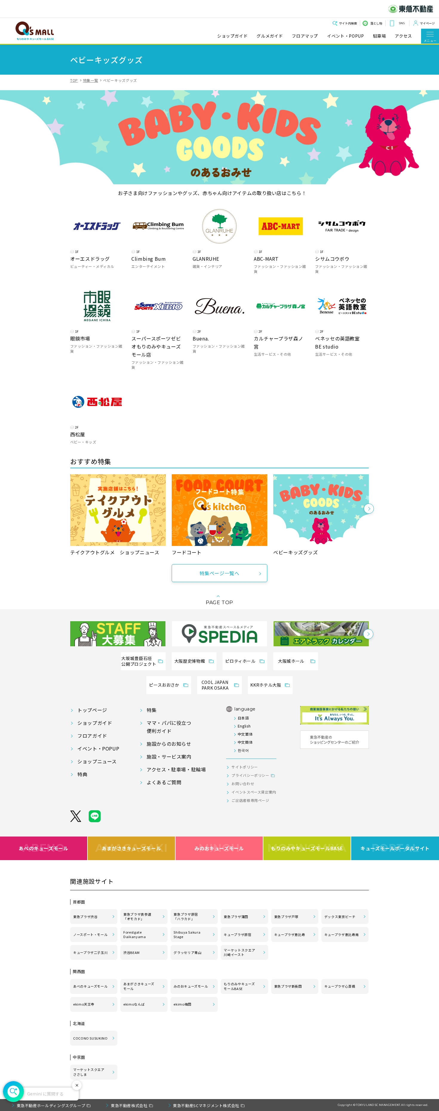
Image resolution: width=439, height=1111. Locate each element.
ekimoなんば (134, 1004)
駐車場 (379, 36)
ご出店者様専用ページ (250, 800)
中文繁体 (245, 733)
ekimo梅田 (182, 1004)
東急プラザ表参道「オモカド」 (137, 916)
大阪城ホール (291, 661)
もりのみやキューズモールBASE (306, 848)
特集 (151, 709)
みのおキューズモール (219, 848)
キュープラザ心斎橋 (339, 986)
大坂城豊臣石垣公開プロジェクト (138, 661)
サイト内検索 (348, 23)
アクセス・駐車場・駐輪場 (176, 769)
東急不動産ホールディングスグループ (51, 1105)
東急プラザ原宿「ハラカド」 (186, 916)
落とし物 (376, 23)
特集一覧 (90, 80)
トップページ (92, 709)
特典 (82, 774)
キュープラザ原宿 (237, 934)
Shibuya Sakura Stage (187, 934)
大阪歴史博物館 (189, 661)
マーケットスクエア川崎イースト (239, 952)
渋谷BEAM (131, 952)
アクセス (403, 36)
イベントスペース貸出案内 (253, 791)
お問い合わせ (242, 783)
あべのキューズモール (43, 848)
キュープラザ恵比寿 (289, 934)
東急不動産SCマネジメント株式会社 (206, 1105)
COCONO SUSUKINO (90, 1038)
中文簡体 (245, 742)
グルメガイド (270, 36)
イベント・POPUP (345, 36)
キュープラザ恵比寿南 (341, 934)
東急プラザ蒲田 (236, 916)
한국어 (243, 750)
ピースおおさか (164, 685)
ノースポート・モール (90, 934)
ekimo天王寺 (83, 1004)
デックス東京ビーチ (340, 916)
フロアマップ (305, 36)
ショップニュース (97, 761)
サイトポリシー (244, 766)
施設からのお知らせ (169, 743)
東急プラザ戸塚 (286, 916)
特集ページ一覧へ (219, 573)
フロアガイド (92, 735)
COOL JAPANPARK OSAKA (215, 685)
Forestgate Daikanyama (134, 934)
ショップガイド (232, 36)
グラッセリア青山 (187, 952)
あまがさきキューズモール (131, 848)
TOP (74, 80)
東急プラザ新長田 (288, 986)
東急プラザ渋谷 (85, 916)
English (244, 725)
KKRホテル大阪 (265, 685)
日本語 (243, 717)
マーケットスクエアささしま (89, 1072)
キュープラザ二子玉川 (90, 952)
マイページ (427, 23)
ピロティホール (240, 661)
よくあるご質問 (164, 782)
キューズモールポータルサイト (395, 848)
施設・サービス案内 (169, 756)
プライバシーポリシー (250, 775)
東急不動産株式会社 (129, 1105)
